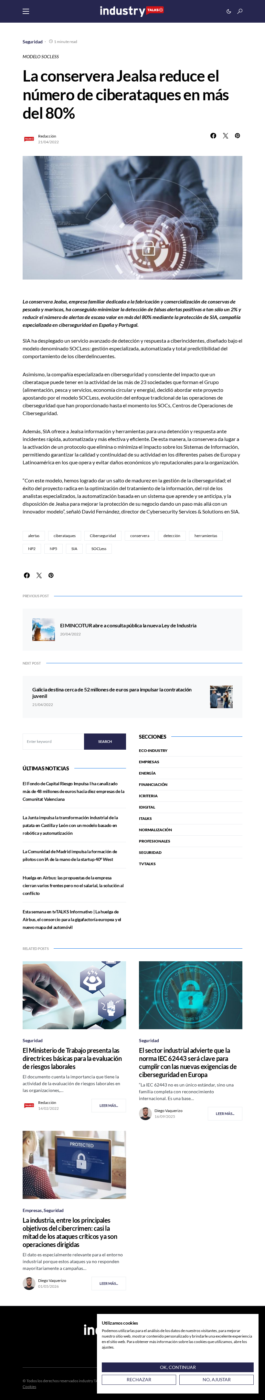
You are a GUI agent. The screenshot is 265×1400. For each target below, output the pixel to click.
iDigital (147, 807)
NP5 (53, 548)
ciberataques (65, 535)
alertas (33, 535)
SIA (74, 548)
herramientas (206, 535)
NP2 (32, 548)
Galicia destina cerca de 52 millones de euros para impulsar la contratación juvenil (112, 692)
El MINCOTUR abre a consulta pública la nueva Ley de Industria (128, 625)
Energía (147, 773)
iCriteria (148, 795)
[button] (26, 11)
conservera (139, 535)
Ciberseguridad (103, 535)
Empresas (149, 761)
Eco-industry (153, 750)
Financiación (153, 784)
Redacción (47, 136)
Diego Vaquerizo (168, 1110)
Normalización (155, 829)
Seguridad (32, 41)
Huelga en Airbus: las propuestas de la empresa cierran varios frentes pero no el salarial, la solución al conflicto (73, 885)
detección (172, 535)
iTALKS (145, 818)
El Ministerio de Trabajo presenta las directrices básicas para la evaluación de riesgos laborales (72, 1058)
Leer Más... (109, 1105)
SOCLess (98, 548)
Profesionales (154, 841)
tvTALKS (147, 863)
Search (105, 741)
